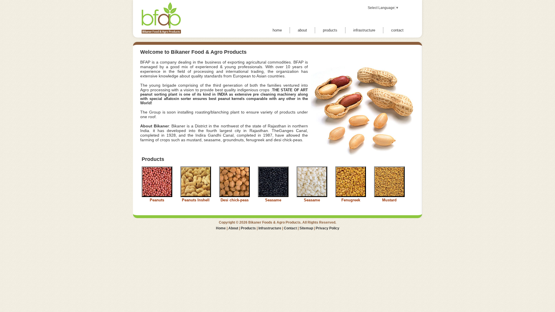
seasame (212, 140)
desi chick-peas (288, 140)
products (330, 30)
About (233, 228)
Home (221, 228)
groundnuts (233, 140)
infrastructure (364, 30)
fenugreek (255, 140)
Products (248, 228)
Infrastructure (269, 228)
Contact (290, 228)
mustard (193, 140)
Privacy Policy (327, 228)
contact (397, 30)
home (277, 30)
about (302, 30)
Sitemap (306, 228)
